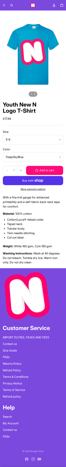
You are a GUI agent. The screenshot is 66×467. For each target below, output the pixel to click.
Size (5, 132)
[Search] (11, 5)
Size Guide (10, 350)
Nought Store (37, 451)
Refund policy (12, 396)
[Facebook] (27, 459)
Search (7, 416)
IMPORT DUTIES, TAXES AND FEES (26, 337)
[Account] (54, 5)
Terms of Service (14, 390)
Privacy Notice (12, 383)
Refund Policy (12, 370)
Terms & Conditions (15, 376)
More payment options (33, 189)
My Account (10, 423)
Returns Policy (12, 363)
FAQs (6, 357)
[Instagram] (33, 459)
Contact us (10, 344)
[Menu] (4, 5)
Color (6, 149)
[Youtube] (39, 459)
